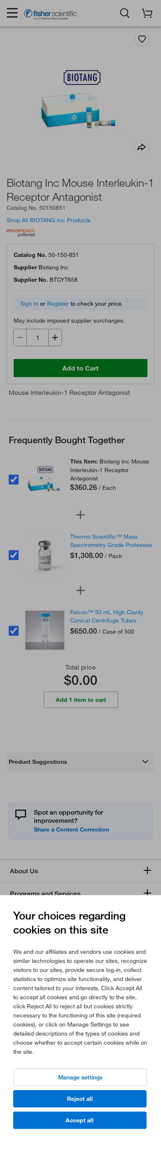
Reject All (80, 1098)
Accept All (80, 1120)
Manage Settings (80, 1077)
